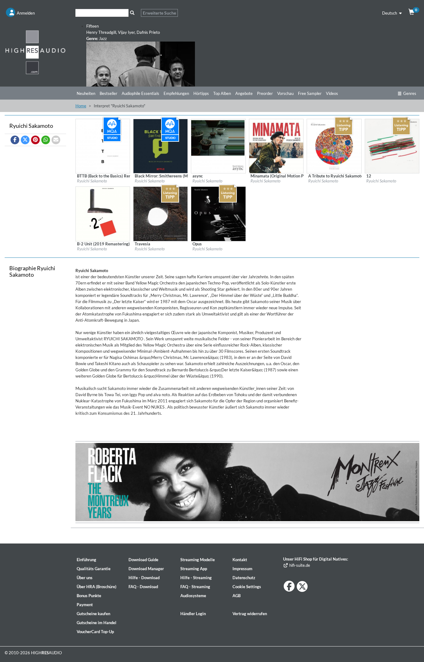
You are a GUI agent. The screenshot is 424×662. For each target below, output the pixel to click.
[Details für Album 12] (392, 145)
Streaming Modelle (197, 559)
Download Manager (146, 568)
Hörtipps (201, 93)
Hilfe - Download (144, 577)
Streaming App (193, 568)
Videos (332, 93)
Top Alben (222, 93)
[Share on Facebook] (15, 140)
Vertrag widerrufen (249, 613)
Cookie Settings (246, 586)
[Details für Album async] (218, 145)
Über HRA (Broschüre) (96, 586)
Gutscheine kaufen (93, 613)
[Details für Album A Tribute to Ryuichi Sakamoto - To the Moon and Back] (334, 145)
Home (80, 105)
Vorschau (285, 93)
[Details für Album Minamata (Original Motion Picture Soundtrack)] (276, 145)
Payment (85, 604)
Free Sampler (310, 93)
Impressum (242, 568)
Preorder (265, 93)
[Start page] (35, 52)
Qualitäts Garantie (94, 568)
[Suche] (132, 13)
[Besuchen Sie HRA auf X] (302, 586)
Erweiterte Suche (159, 13)
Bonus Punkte (89, 595)
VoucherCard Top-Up (95, 631)
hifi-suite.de (299, 565)
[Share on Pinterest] (35, 140)
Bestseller (108, 93)
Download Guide (143, 559)
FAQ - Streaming (195, 586)
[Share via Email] (56, 140)
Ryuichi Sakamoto (92, 180)
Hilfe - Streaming (196, 577)
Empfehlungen (176, 93)
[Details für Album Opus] (218, 213)
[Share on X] (25, 140)
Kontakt (239, 559)
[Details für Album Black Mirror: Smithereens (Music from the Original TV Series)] (160, 145)
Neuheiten (86, 93)
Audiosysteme (193, 595)
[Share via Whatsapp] (45, 140)
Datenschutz (243, 577)
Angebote (244, 93)
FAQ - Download (143, 586)
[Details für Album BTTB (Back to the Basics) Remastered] (102, 145)
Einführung (86, 559)
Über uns (84, 577)
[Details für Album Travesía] (160, 213)
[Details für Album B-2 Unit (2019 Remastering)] (102, 213)
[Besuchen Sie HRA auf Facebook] (289, 586)
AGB (236, 595)
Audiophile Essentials (140, 93)
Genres (409, 93)
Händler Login (193, 613)
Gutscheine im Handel (96, 622)
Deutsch (390, 13)
